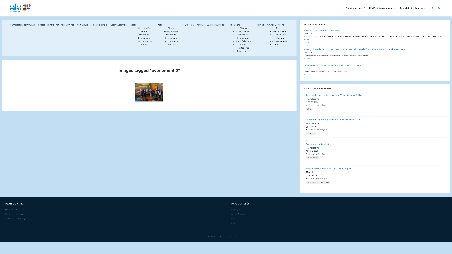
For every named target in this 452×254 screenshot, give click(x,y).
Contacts (144, 45)
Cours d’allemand (243, 41)
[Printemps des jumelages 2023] (149, 92)
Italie (160, 25)
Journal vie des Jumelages (412, 8)
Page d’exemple (99, 25)
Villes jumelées (144, 28)
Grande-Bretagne (275, 25)
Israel (133, 25)
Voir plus (307, 42)
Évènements (144, 38)
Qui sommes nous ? (355, 8)
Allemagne (235, 25)
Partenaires (243, 48)
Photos (144, 31)
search (439, 8)
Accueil (260, 25)
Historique (144, 35)
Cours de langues (144, 41)
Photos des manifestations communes (56, 25)
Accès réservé (243, 51)
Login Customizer (119, 25)
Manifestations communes (382, 8)
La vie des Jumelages (216, 25)
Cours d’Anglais (279, 41)
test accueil (82, 25)
